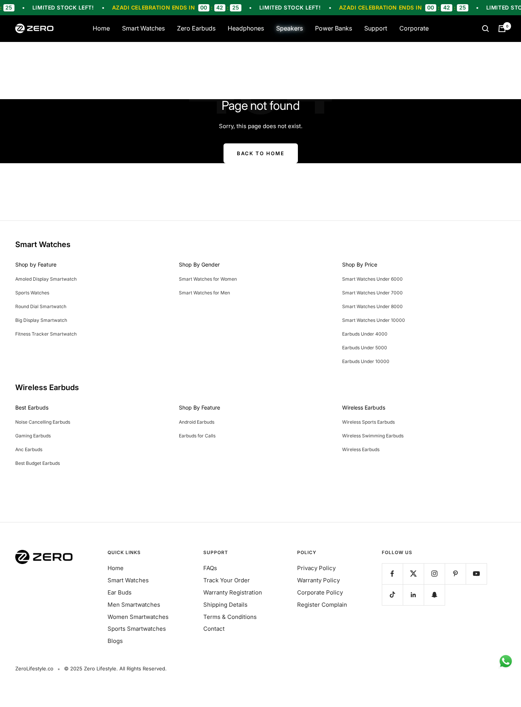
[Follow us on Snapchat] (434, 594)
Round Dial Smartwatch (40, 306)
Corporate (414, 28)
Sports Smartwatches (137, 628)
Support (375, 28)
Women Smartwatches (138, 616)
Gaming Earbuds (33, 436)
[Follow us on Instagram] (434, 573)
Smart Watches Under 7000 (372, 293)
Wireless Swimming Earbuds (373, 436)
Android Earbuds (196, 422)
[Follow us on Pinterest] (455, 573)
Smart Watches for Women (208, 279)
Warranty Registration (232, 592)
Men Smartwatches (134, 604)
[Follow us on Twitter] (413, 573)
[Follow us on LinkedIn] (413, 594)
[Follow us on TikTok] (392, 594)
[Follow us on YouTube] (476, 573)
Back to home (261, 153)
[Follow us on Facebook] (392, 573)
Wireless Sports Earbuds (368, 422)
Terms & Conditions (230, 616)
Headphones (246, 28)
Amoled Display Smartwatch (46, 279)
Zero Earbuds (196, 28)
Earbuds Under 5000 (364, 347)
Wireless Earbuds (360, 449)
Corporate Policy (320, 592)
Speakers (289, 28)
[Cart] (502, 28)
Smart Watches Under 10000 (373, 320)
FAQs (210, 568)
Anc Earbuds (28, 449)
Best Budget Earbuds (37, 463)
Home (101, 28)
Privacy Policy (316, 568)
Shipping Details (225, 604)
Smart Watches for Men (204, 293)
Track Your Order (226, 580)
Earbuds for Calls (197, 436)
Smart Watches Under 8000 (372, 306)
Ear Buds (120, 592)
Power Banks (333, 28)
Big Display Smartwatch (41, 320)
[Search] (485, 28)
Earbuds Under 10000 (365, 361)
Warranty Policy (318, 580)
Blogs (115, 640)
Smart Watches (143, 28)
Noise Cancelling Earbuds (42, 422)
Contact (214, 628)
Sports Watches (32, 293)
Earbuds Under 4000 (365, 334)
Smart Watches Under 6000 (372, 279)
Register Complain (322, 604)
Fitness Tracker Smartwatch (46, 334)
